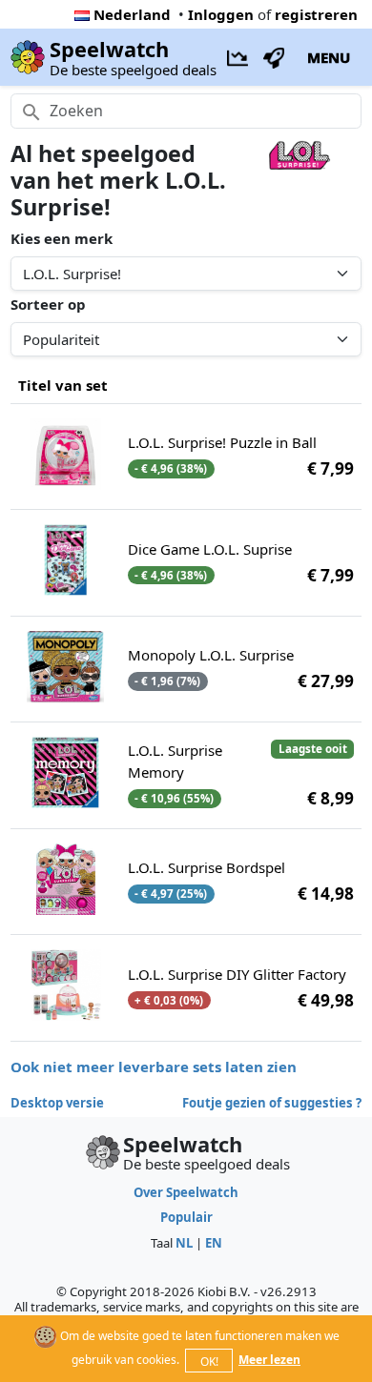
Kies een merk (61, 238)
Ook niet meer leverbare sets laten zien (153, 1066)
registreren (316, 14)
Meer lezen (269, 1360)
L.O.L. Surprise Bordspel (206, 867)
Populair (186, 1217)
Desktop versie (57, 1102)
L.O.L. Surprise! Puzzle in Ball (222, 442)
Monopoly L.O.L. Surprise (211, 654)
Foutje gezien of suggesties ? (272, 1102)
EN (213, 1242)
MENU (328, 57)
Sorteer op (48, 304)
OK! (209, 1361)
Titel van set (63, 385)
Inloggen (221, 14)
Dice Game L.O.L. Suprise (210, 549)
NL (184, 1242)
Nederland (132, 14)
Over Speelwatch (186, 1192)
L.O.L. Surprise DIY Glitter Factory (237, 974)
